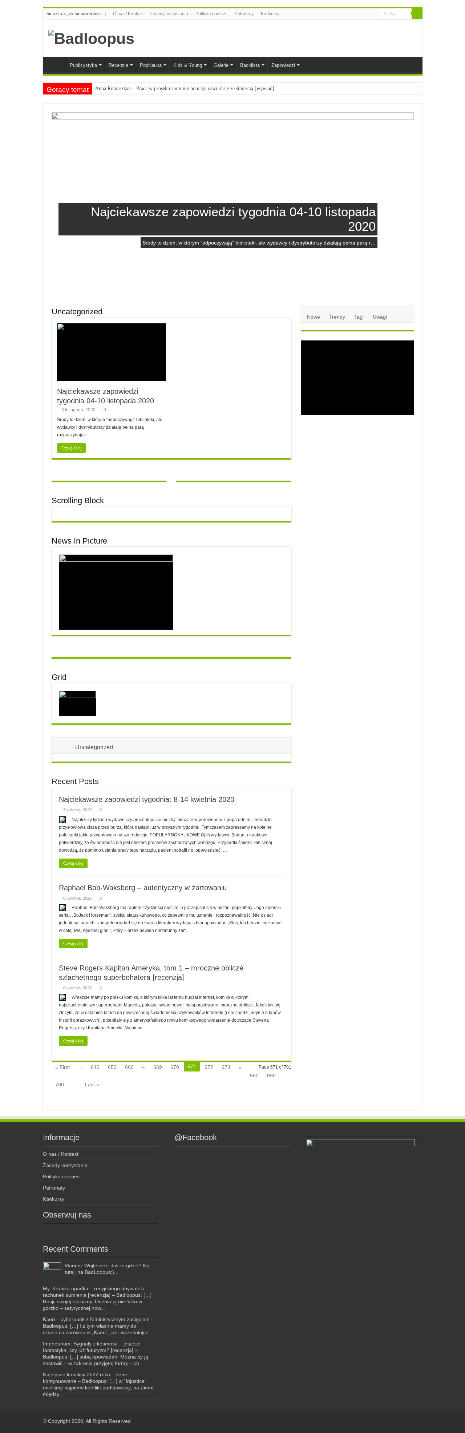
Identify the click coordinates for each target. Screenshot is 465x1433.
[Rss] (337, 14)
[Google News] (373, 14)
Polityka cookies (211, 13)
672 (209, 1067)
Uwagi (380, 317)
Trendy (337, 317)
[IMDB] (366, 14)
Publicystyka (83, 65)
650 (112, 1067)
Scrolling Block (78, 500)
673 (226, 1067)
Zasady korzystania (169, 13)
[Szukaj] (417, 13)
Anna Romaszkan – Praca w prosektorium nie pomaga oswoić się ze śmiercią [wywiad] (184, 88)
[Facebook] (344, 14)
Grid (59, 677)
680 (254, 1075)
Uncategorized (77, 311)
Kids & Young (187, 65)
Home (55, 64)
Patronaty (244, 13)
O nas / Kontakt (128, 13)
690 (271, 1075)
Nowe (313, 317)
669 (157, 1067)
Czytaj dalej (71, 448)
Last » (92, 1084)
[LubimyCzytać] (360, 14)
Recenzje (118, 65)
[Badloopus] (91, 37)
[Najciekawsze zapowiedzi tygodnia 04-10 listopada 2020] (77, 703)
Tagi (359, 317)
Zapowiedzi (283, 65)
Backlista (250, 65)
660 (129, 1067)
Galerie (221, 65)
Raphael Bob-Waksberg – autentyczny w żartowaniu (143, 888)
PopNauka (151, 65)
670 (174, 1067)
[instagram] (351, 14)
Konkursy (270, 13)
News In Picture (79, 540)
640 (95, 1067)
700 (59, 1084)
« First (62, 1067)
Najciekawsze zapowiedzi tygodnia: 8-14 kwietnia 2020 (146, 799)
